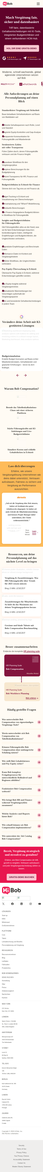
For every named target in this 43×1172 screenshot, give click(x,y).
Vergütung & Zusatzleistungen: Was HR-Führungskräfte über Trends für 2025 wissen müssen (21, 581)
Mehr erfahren (31, 698)
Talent (4, 938)
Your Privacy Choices (21, 1156)
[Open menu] (38, 4)
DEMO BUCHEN (7, 977)
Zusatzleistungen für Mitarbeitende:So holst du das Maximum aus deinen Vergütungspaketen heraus (21, 604)
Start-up (4, 915)
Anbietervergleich (8, 991)
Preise (4, 987)
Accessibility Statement (21, 1159)
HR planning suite (32, 651)
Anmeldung (6, 981)
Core (3, 935)
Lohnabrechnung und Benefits (12, 942)
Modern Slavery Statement (21, 1166)
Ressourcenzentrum (9, 954)
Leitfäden (5, 961)
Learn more (34, 532)
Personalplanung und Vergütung (13, 945)
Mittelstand (6, 922)
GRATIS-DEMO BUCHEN (21, 877)
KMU (3, 919)
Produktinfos (6, 968)
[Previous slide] (18, 375)
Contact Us (21, 1163)
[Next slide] (25, 375)
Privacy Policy (21, 1152)
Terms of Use (21, 1149)
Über (3, 984)
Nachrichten (6, 994)
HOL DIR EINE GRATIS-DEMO (21, 48)
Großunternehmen (8, 925)
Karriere (4, 998)
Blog (3, 958)
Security (21, 1145)
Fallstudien (5, 964)
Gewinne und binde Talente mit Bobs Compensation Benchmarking (21, 626)
